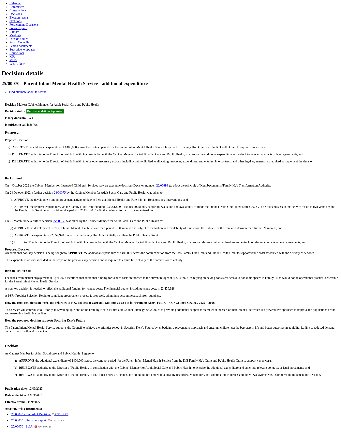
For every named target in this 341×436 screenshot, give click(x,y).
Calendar (15, 3)
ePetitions (15, 21)
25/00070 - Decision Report (37, 420)
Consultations (17, 10)
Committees (16, 6)
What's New (17, 63)
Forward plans (18, 28)
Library (14, 31)
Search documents (20, 46)
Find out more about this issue (27, 92)
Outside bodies (18, 38)
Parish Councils (19, 42)
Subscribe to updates (22, 49)
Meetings (15, 35)
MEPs (13, 60)
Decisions (15, 14)
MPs (12, 56)
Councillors (16, 53)
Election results (18, 17)
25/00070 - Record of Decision (39, 414)
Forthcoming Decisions (23, 24)
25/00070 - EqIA (31, 426)
